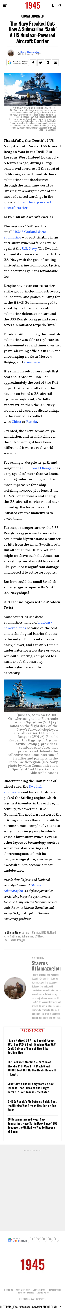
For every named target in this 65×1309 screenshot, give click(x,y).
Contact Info (39, 1289)
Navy (6, 936)
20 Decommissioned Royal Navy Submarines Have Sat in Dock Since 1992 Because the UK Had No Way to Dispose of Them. (32, 1125)
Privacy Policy (54, 1289)
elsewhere (32, 362)
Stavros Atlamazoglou (29, 51)
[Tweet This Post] (40, 62)
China (16, 421)
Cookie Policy (42, 1292)
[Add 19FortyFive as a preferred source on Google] (17, 62)
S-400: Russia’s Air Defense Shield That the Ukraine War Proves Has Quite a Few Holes (32, 1105)
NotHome (15, 936)
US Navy (38, 936)
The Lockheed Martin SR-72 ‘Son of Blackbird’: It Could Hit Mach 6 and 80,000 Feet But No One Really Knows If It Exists (31, 1068)
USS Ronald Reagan (38, 468)
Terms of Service (26, 1292)
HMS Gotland (48, 932)
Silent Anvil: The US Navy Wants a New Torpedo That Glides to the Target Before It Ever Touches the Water (30, 1088)
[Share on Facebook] (33, 62)
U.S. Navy (29, 248)
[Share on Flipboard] (48, 62)
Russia (31, 421)
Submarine (27, 936)
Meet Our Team (23, 1289)
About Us (8, 1289)
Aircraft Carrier (31, 932)
